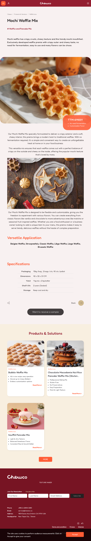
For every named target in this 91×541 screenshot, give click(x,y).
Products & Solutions (20, 14)
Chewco (9, 14)
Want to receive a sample (45, 312)
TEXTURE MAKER (45, 482)
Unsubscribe (30, 491)
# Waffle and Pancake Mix (19, 28)
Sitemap (81, 527)
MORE (45, 459)
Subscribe (77, 496)
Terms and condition (59, 527)
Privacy (72, 527)
